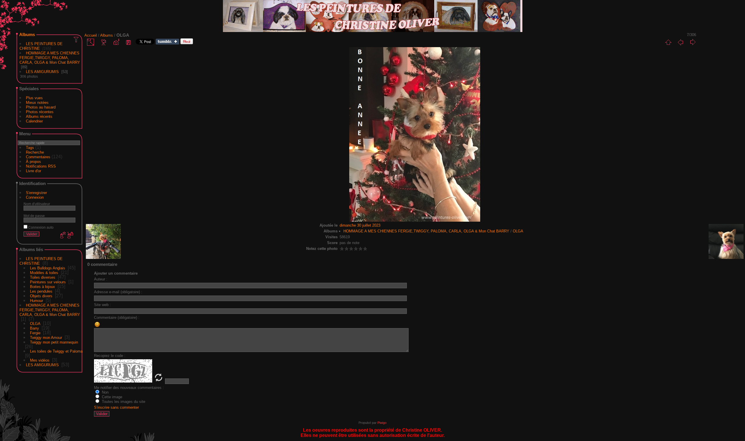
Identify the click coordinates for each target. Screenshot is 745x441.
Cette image (111, 397)
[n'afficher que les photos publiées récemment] (76, 39)
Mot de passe (34, 216)
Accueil (90, 35)
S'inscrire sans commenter (116, 407)
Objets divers (41, 296)
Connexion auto (40, 227)
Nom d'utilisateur (37, 204)
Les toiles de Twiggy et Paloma (56, 351)
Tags (30, 147)
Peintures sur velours (48, 282)
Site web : (102, 305)
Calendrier (34, 121)
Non (105, 392)
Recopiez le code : (109, 355)
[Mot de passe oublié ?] (70, 235)
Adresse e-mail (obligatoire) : (118, 292)
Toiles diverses (42, 277)
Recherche (35, 152)
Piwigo (381, 422)
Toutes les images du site (123, 401)
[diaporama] (104, 42)
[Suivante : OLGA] (693, 42)
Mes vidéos (39, 360)
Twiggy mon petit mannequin (54, 342)
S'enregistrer (36, 193)
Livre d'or (33, 171)
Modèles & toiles (44, 273)
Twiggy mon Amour (46, 337)
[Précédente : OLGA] (680, 42)
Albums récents (39, 116)
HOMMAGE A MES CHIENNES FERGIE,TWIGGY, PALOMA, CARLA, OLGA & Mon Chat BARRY (49, 58)
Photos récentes (40, 112)
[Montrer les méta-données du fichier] (116, 42)
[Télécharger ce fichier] (128, 42)
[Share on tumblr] (167, 43)
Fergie (35, 333)
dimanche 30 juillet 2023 (360, 225)
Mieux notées (37, 102)
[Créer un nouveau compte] (62, 235)
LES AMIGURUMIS (42, 72)
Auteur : (100, 279)
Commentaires (38, 157)
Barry (34, 328)
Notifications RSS (41, 166)
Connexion (35, 197)
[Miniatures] (668, 42)
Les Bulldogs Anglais (47, 268)
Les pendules (41, 291)
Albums (27, 34)
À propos (33, 161)
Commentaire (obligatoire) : (116, 317)
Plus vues (34, 98)
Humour (36, 300)
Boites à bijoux (42, 286)
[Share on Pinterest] (186, 43)
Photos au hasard (41, 107)
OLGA (35, 323)
